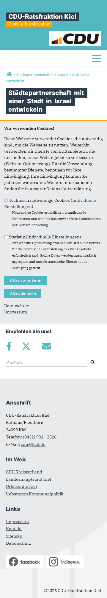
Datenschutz (16, 305)
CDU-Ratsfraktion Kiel (42, 16)
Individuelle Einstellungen (53, 236)
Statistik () (45, 236)
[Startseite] (75, 34)
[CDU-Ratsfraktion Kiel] (9, 74)
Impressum (15, 312)
